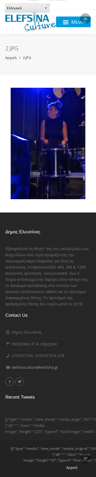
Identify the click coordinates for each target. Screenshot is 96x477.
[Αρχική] (30, 22)
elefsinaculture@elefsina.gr (35, 367)
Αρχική (11, 57)
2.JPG (27, 57)
